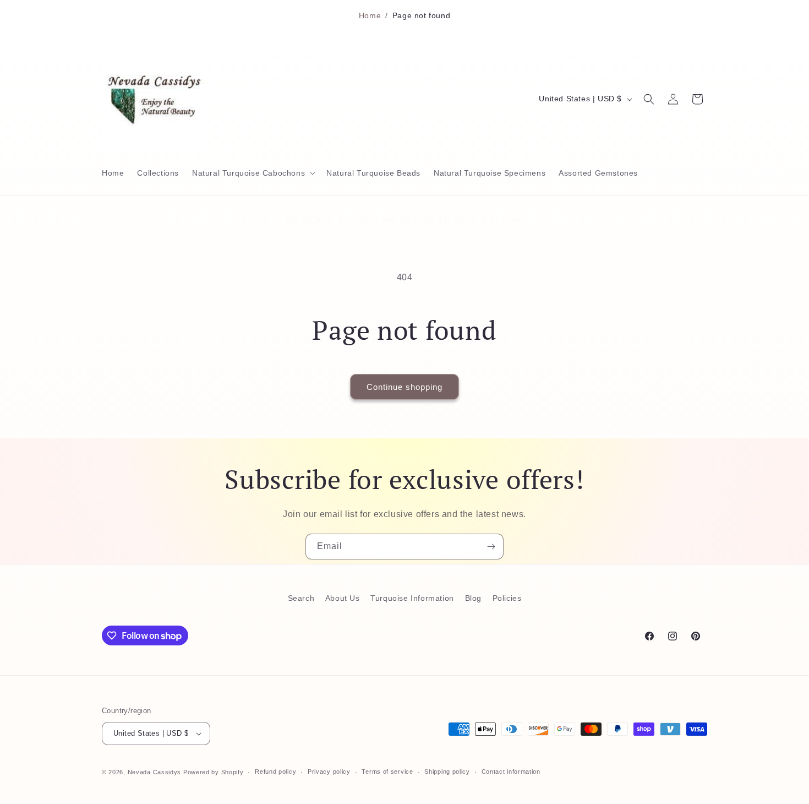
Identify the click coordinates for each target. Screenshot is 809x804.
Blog (473, 598)
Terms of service (387, 771)
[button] (252, 172)
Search (301, 598)
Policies (507, 598)
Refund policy (275, 771)
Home (370, 15)
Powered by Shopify (213, 772)
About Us (342, 598)
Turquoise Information (412, 598)
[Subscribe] (491, 546)
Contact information (511, 771)
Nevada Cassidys (155, 772)
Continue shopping (404, 387)
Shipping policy (447, 771)
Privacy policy (329, 771)
